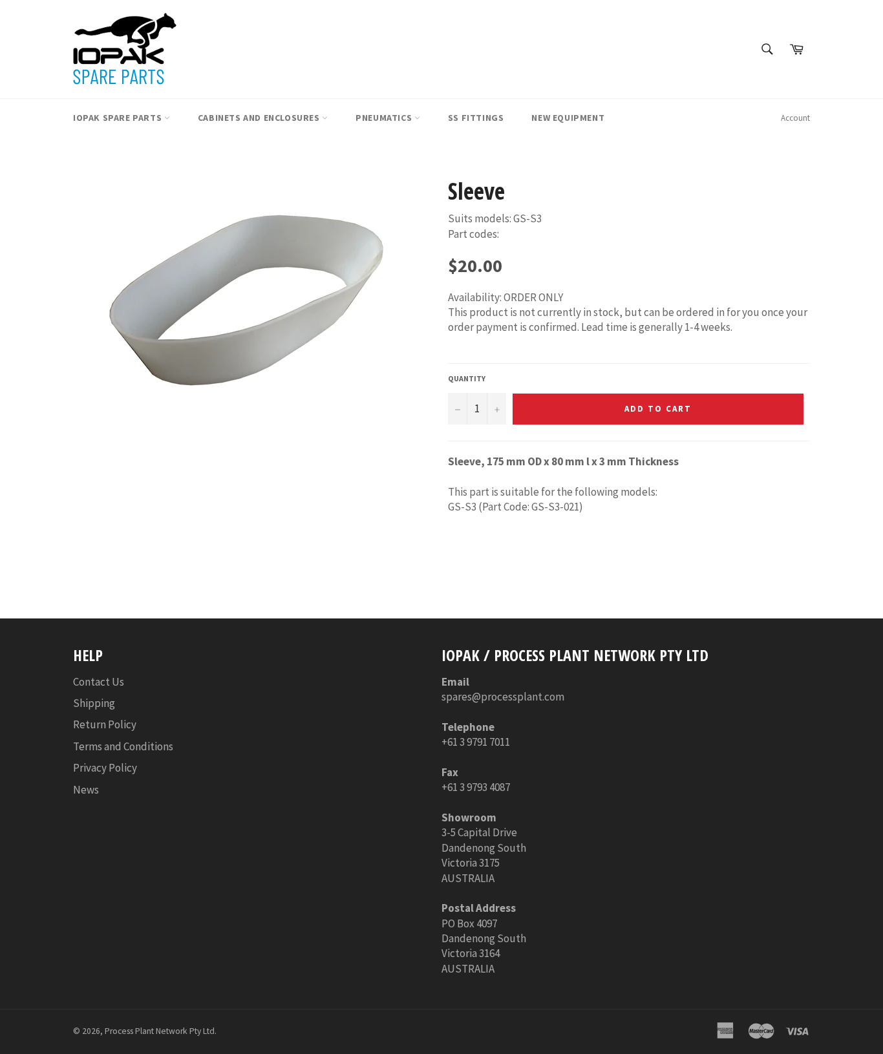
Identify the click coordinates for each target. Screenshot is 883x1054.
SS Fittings (476, 117)
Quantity (466, 378)
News (86, 790)
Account (795, 117)
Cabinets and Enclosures (260, 117)
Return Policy (104, 724)
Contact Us (98, 682)
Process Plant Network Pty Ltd (160, 1031)
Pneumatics (385, 117)
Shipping (94, 703)
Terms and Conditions (123, 746)
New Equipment (567, 117)
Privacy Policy (105, 768)
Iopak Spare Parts (118, 117)
